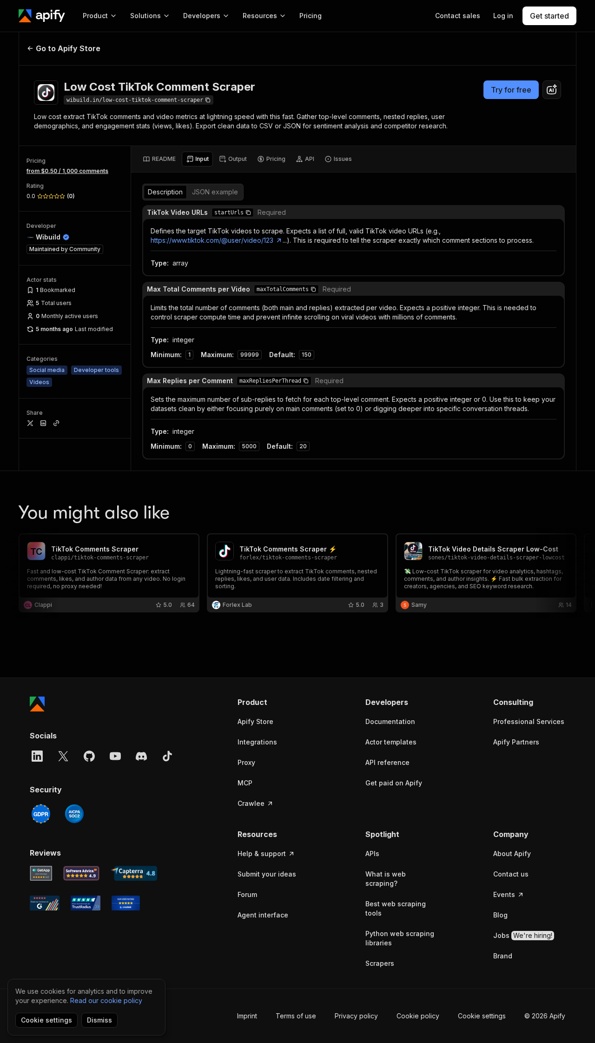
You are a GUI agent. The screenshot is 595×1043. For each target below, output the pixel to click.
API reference (387, 762)
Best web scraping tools (395, 908)
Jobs (522, 935)
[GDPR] (41, 814)
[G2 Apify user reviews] (45, 903)
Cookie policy (418, 1016)
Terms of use (296, 1016)
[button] (248, 212)
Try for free (511, 89)
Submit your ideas (267, 874)
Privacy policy (356, 1016)
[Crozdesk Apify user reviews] (126, 903)
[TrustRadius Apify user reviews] (85, 903)
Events (504, 894)
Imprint (247, 1016)
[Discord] (141, 756)
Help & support (262, 853)
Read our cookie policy (106, 1000)
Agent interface (263, 915)
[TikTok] (167, 756)
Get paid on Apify (393, 783)
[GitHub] (89, 756)
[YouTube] (115, 756)
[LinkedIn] (37, 756)
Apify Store (255, 721)
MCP (245, 783)
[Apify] (42, 15)
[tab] (159, 159)
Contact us (511, 874)
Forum (247, 894)
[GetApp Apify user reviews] (41, 873)
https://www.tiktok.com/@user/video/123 (212, 240)
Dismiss (99, 1020)
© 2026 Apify (544, 1016)
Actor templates (390, 742)
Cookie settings (482, 1016)
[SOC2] (74, 814)
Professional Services (528, 721)
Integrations (257, 742)
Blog (500, 915)
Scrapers (379, 963)
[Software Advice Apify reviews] (81, 873)
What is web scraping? (385, 878)
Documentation (390, 721)
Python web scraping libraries (399, 938)
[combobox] (551, 89)
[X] (63, 756)
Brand (502, 956)
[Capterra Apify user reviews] (134, 873)
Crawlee (251, 803)
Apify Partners (516, 742)
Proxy (246, 762)
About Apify (512, 853)
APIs (372, 853)
